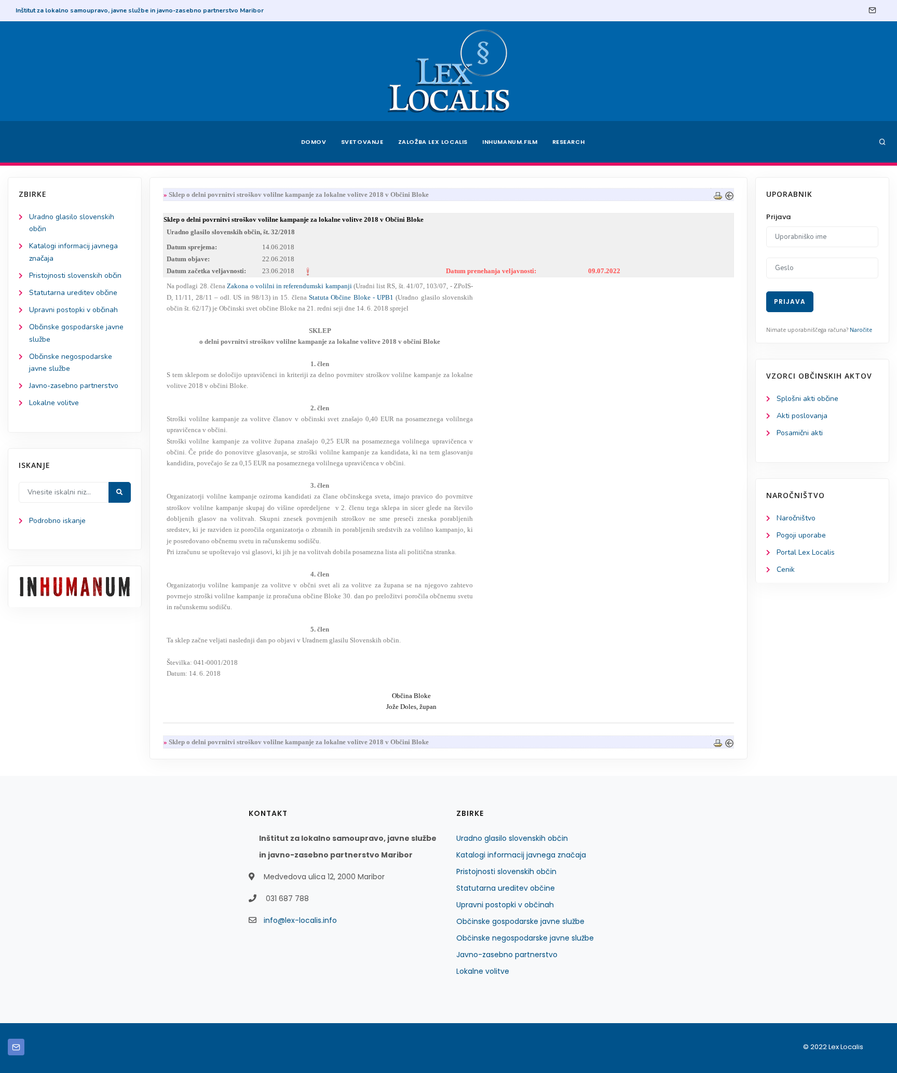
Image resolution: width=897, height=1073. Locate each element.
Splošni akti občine (807, 399)
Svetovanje (362, 142)
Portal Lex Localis (806, 552)
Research (568, 142)
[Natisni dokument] (718, 194)
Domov (314, 142)
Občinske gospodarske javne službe (520, 921)
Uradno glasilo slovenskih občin (512, 838)
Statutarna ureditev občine (73, 293)
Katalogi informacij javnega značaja (521, 855)
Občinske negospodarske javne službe (525, 938)
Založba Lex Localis (433, 142)
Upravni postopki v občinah (73, 310)
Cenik (786, 569)
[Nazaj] (729, 194)
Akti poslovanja (802, 416)
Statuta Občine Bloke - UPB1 (351, 297)
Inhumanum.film (509, 142)
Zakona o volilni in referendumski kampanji (289, 286)
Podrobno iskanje (57, 521)
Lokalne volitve (54, 403)
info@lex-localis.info (300, 920)
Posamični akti (800, 433)
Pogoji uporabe (801, 535)
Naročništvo (796, 518)
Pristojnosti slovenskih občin (75, 275)
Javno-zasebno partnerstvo (73, 386)
